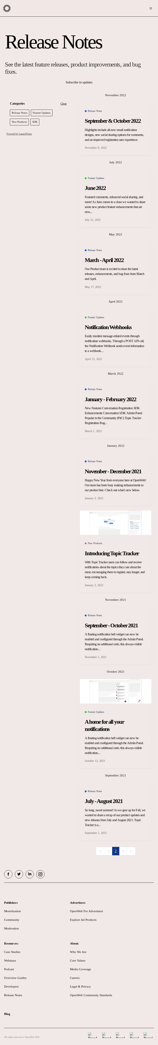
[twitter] (19, 874)
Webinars (10, 960)
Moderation (11, 928)
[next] (131, 851)
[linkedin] (30, 874)
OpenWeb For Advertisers (86, 911)
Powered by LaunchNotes (19, 133)
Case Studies (12, 952)
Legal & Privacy (80, 986)
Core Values (77, 960)
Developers (11, 986)
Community (11, 919)
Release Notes (13, 995)
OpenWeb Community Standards (91, 995)
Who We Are (78, 952)
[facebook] (8, 874)
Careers (75, 978)
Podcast (9, 969)
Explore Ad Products (83, 919)
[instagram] (40, 874)
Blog (7, 1014)
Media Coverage (80, 969)
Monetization (12, 911)
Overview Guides (15, 978)
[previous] (100, 851)
